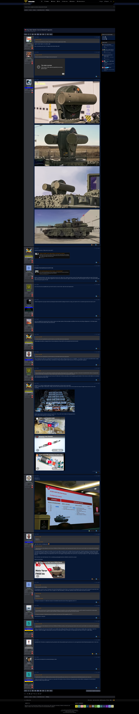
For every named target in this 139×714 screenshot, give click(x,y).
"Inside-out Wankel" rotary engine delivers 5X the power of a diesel (52, 253)
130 (32, 34)
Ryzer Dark (29, 700)
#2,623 (98, 79)
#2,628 (98, 319)
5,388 (32, 45)
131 (35, 34)
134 (43, 34)
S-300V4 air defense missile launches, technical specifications (81, 3)
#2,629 (98, 334)
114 (29, 361)
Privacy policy (103, 700)
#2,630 (98, 351)
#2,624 (98, 248)
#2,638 (98, 639)
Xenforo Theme (69, 711)
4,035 (32, 60)
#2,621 (98, 37)
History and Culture (107, 44)
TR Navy (105, 70)
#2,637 (98, 621)
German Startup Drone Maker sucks (108, 55)
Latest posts (104, 42)
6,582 (32, 275)
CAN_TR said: (38, 536)
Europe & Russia (106, 59)
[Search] (111, 1)
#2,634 (98, 534)
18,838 (32, 633)
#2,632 (98, 383)
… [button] (30, 34)
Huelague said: (38, 54)
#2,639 (98, 657)
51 (29, 650)
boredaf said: (38, 39)
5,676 (32, 484)
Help (108, 700)
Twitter (103, 36)
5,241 (32, 259)
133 (40, 34)
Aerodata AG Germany (98, 3)
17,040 (32, 650)
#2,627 (98, 299)
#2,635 (98, 582)
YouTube (104, 38)
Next (50, 34)
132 (37, 34)
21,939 (32, 312)
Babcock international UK (107, 3)
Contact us (90, 700)
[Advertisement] (69, 19)
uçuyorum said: (38, 336)
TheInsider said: (38, 674)
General (105, 47)
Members (73, 1)
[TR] (25, 30)
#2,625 (98, 265)
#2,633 (98, 475)
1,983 (32, 293)
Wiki (59, 1)
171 (47, 34)
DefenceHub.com (81, 1)
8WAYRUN (74, 712)
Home (41, 1)
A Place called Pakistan (109, 49)
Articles (54, 1)
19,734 (32, 361)
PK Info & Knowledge (107, 52)
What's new (65, 1)
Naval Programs (107, 68)
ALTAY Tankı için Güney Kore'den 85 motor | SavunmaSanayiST (51, 271)
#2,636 (98, 605)
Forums (47, 1)
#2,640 (98, 672)
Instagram (104, 39)
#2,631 (98, 368)
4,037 (32, 89)
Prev (26, 34)
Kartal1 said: (38, 370)
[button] (49, 1)
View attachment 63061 (39, 541)
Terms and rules (97, 700)
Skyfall (28, 662)
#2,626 (98, 284)
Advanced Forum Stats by (69, 710)
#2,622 (98, 52)
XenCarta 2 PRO (65, 712)
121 (29, 633)
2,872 (32, 614)
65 (29, 312)
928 (32, 665)
